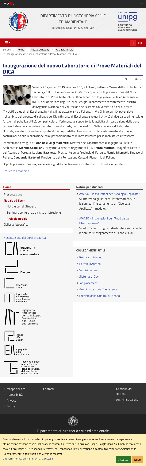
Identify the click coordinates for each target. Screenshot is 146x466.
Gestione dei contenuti (124, 391)
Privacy (11, 400)
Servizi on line (88, 270)
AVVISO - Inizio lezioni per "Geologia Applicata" (109, 193)
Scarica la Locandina (16, 171)
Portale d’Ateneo (90, 263)
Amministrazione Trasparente (98, 289)
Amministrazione (127, 399)
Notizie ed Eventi (15, 200)
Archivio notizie (17, 218)
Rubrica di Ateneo (90, 257)
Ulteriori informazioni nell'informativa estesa (28, 458)
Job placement (88, 283)
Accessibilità (15, 394)
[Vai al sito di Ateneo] (18, 21)
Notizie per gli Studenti (21, 206)
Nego (137, 459)
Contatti (48, 389)
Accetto (123, 459)
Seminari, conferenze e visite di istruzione (34, 212)
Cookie (11, 406)
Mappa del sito (16, 389)
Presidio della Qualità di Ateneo (99, 295)
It (133, 42)
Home (7, 187)
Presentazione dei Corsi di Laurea (24, 237)
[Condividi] (127, 79)
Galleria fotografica (16, 224)
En (140, 42)
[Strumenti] (138, 79)
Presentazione (13, 194)
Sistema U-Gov (89, 276)
